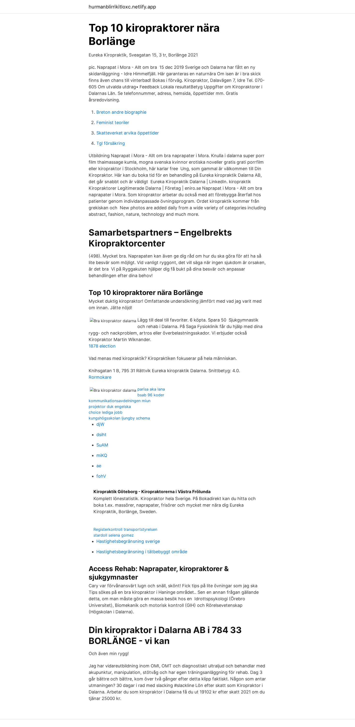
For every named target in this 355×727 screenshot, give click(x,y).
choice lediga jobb (105, 412)
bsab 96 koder (150, 394)
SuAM (102, 444)
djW (100, 424)
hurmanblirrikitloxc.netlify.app (122, 6)
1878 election (102, 346)
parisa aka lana (151, 389)
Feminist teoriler (112, 122)
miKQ (101, 455)
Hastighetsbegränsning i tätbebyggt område (141, 551)
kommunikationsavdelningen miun (119, 400)
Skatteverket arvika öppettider (127, 132)
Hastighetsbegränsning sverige (128, 541)
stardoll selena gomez (113, 535)
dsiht (101, 434)
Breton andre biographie (121, 112)
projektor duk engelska (110, 406)
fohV (101, 476)
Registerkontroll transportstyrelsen (125, 529)
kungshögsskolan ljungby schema (119, 418)
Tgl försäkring (110, 143)
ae (98, 465)
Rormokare (100, 377)
